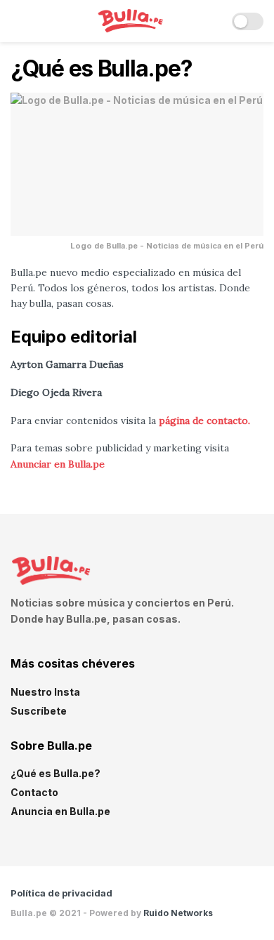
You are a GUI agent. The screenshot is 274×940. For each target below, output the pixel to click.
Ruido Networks (178, 913)
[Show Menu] (16, 21)
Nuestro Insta (45, 692)
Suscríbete (39, 711)
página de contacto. (204, 420)
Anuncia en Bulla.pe (60, 811)
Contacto (34, 792)
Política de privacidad (61, 893)
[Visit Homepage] (127, 21)
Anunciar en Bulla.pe (58, 464)
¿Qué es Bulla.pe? (55, 773)
